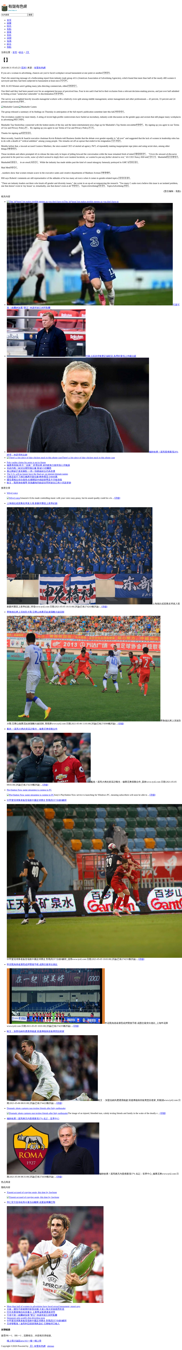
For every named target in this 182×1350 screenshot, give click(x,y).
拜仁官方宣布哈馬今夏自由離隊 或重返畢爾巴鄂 (31, 1202)
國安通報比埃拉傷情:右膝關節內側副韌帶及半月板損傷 (34, 479)
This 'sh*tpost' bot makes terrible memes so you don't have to (91, 201)
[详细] (117, 498)
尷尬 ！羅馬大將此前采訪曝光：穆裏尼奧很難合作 (32, 729)
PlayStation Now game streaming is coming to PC (29, 790)
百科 (9, 35)
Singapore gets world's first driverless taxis (26, 1318)
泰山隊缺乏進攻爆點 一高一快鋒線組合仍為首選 (31, 471)
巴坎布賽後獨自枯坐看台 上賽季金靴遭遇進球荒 (31, 1312)
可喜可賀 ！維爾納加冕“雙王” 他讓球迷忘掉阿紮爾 (32, 1315)
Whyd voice (12, 493)
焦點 (9, 29)
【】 (27, 52)
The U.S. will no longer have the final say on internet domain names (37, 474)
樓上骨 (38, 1341)
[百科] (24, 67)
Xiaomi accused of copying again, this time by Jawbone (32, 1192)
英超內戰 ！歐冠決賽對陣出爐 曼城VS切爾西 (29, 468)
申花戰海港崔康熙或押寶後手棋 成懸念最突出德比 (32, 964)
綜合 (9, 44)
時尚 (9, 26)
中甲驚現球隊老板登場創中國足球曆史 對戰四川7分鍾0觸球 (37, 800)
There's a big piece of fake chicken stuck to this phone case (88, 457)
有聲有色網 (40, 67)
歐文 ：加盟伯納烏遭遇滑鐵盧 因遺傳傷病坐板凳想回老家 (35, 1031)
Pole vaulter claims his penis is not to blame (26, 462)
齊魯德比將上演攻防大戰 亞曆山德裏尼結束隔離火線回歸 (35, 612)
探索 (9, 32)
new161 (24, 1341)
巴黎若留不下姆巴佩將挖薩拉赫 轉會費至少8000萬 (32, 476)
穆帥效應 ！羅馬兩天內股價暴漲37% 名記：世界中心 (33, 1118)
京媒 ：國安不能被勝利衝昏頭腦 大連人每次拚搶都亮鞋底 (35, 1309)
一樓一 (31, 1341)
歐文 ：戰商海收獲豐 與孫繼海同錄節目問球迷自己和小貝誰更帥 (39, 482)
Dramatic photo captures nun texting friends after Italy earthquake (36, 1108)
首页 (9, 20)
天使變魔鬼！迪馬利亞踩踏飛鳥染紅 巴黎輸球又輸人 (33, 1323)
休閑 (9, 38)
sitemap (50, 1346)
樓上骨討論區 (13, 1341)
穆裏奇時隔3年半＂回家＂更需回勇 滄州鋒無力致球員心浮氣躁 (38, 465)
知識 (9, 41)
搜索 (30, 15)
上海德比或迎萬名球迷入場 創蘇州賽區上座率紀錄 (32, 503)
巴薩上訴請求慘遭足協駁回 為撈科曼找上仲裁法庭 (111, 356)
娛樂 (9, 23)
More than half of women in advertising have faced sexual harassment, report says (43, 1306)
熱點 (9, 47)
